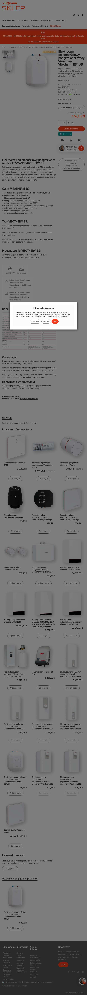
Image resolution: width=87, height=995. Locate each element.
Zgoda (55, 321)
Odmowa (46, 321)
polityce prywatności (61, 316)
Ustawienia (35, 321)
